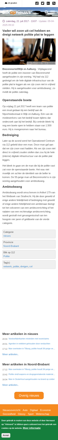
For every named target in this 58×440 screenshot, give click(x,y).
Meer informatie (32, 428)
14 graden (12, 3)
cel (30, 266)
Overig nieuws (29, 395)
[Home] (16, 12)
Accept (6, 435)
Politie (6, 256)
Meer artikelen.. (10, 354)
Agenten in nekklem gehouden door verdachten (29, 344)
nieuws (7, 235)
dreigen (24, 266)
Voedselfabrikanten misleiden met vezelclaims (29, 339)
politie (16, 266)
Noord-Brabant (11, 246)
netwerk (7, 266)
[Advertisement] (29, 290)
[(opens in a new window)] (37, 4)
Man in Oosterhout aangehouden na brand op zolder (32, 379)
